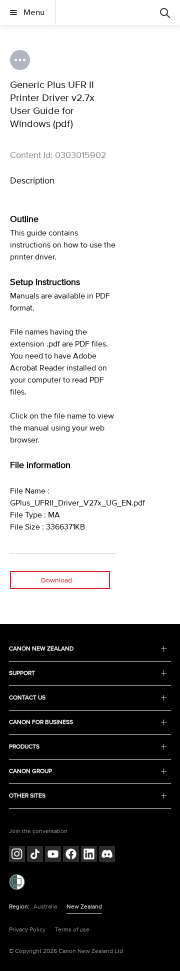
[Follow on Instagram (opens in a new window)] (17, 855)
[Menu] (165, 12)
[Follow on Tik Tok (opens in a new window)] (35, 855)
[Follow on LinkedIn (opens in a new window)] (89, 855)
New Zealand (84, 906)
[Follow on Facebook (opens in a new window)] (71, 855)
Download (56, 580)
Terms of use (72, 930)
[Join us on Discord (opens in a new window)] (107, 855)
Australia (45, 906)
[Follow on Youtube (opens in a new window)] (53, 855)
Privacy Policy (27, 930)
